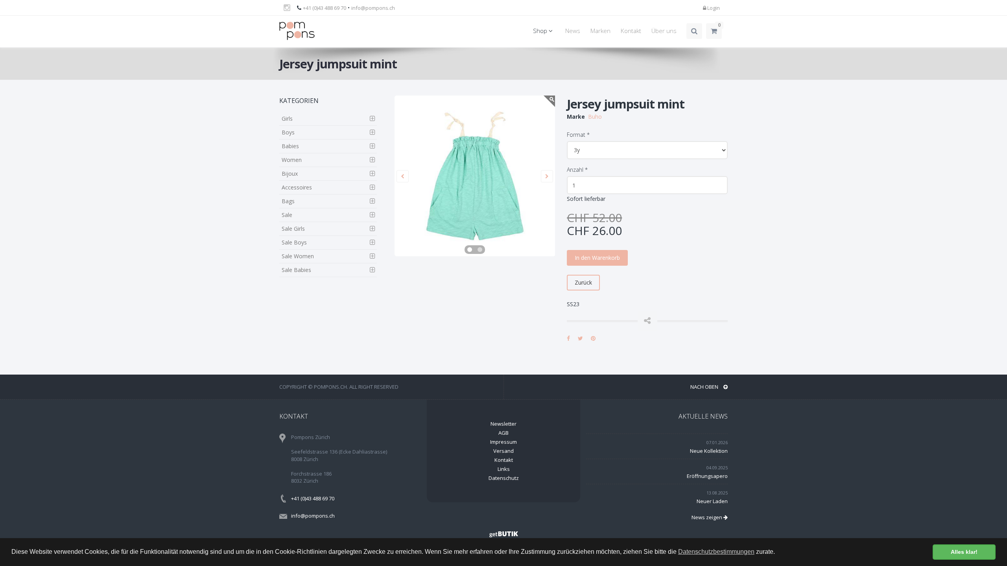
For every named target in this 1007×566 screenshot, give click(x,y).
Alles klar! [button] (964, 552)
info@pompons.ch (373, 7)
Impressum (503, 441)
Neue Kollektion (709, 450)
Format (578, 134)
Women (292, 160)
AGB (503, 432)
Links (504, 468)
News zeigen (707, 517)
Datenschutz (504, 477)
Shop (541, 31)
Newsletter (503, 423)
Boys (288, 132)
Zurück (583, 282)
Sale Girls (293, 228)
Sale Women (298, 256)
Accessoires (297, 187)
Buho (595, 116)
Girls (287, 118)
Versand (503, 450)
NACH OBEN (704, 386)
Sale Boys (294, 242)
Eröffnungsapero (707, 476)
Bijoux (290, 173)
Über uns (664, 31)
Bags (288, 201)
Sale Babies (296, 270)
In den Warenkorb (597, 257)
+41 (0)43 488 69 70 (324, 7)
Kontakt (631, 31)
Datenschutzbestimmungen (716, 551)
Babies (290, 146)
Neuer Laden (712, 501)
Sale (287, 215)
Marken (600, 31)
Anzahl (577, 169)
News (572, 31)
